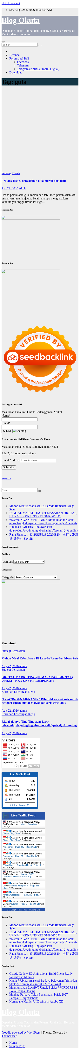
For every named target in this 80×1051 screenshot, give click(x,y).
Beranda (14, 55)
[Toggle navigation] (3, 41)
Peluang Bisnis (11, 173)
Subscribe (8, 467)
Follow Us (6, 478)
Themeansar (9, 1036)
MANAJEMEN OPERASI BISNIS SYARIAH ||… (19, 875)
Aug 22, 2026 (10, 666)
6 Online (13, 805)
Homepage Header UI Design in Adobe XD (36, 1001)
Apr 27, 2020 (10, 188)
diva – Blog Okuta (29, 824)
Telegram (23, 65)
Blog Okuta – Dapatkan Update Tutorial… (23, 865)
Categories (8, 577)
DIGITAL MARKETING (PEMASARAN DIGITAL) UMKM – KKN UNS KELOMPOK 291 (43, 514)
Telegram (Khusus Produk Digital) (38, 69)
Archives (7, 561)
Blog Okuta (21, 20)
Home (13, 1042)
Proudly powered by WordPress (21, 1032)
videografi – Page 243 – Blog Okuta (20, 847)
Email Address (11, 460)
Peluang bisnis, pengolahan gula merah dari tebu (34, 180)
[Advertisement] (40, 130)
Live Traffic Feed (23, 815)
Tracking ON (24, 805)
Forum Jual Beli (19, 58)
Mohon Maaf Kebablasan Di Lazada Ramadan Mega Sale (40, 658)
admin (22, 188)
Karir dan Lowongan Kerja (18, 691)
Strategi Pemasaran (13, 650)
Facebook (23, 62)
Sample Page (17, 1046)
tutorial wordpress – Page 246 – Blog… (22, 895)
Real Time (22, 910)
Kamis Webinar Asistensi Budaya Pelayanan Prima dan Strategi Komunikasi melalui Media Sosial (43, 982)
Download (15, 72)
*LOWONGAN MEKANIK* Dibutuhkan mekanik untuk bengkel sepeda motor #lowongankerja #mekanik (43, 521)
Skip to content (11, 3)
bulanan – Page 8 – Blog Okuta (25, 904)
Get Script (11, 910)
